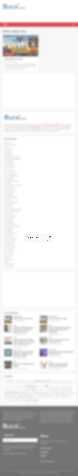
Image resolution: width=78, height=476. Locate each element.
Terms (51, 240)
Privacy (48, 240)
